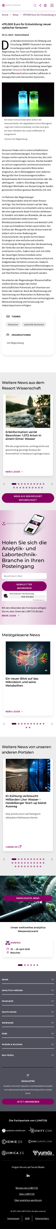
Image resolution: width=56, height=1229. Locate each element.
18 (36, 487)
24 (22, 866)
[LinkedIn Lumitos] (28, 1175)
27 (31, 866)
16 (29, 487)
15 (26, 487)
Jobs (4, 1033)
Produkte (7, 1001)
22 (15, 866)
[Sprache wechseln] (45, 5)
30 (40, 866)
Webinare (8, 1023)
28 (34, 866)
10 (43, 484)
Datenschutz (42, 1218)
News (5, 979)
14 (23, 487)
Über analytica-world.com (28, 1200)
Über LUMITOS (27, 1193)
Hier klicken (27, 596)
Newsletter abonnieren (24, 586)
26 (28, 866)
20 (42, 487)
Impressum (13, 1218)
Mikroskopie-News (28, 898)
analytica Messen (12, 990)
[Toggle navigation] (52, 6)
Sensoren (18, 69)
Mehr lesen (9, 615)
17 (32, 487)
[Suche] (35, 5)
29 (37, 866)
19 (39, 487)
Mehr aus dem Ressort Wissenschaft (28, 498)
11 (14, 487)
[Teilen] (40, 5)
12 (17, 487)
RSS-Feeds (8, 1055)
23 (18, 866)
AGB (27, 1218)
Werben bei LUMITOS (27, 1187)
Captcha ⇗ (39, 600)
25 (25, 866)
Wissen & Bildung (12, 1044)
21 (43, 863)
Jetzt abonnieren (28, 1101)
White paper (9, 1012)
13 (20, 487)
